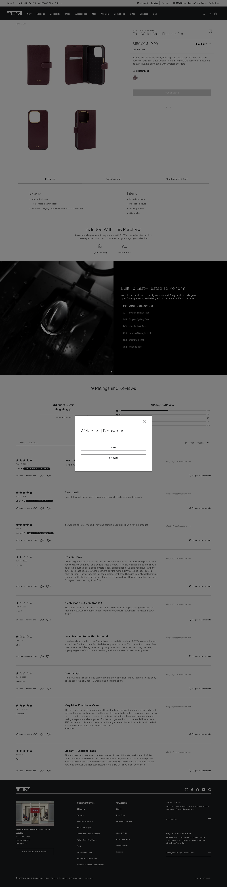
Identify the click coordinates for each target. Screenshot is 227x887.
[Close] (144, 421)
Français (113, 458)
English (113, 447)
